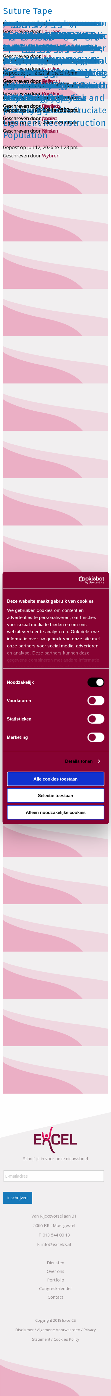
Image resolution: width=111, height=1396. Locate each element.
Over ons (55, 1271)
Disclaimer (24, 1329)
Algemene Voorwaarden (58, 1329)
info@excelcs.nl (56, 1244)
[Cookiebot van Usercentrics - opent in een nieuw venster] (79, 580)
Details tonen (79, 761)
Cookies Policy (66, 1339)
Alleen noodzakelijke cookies (56, 812)
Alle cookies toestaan (55, 778)
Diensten (55, 1263)
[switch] (95, 700)
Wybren (50, 155)
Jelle (46, 131)
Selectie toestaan (55, 795)
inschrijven (17, 1197)
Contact (55, 1297)
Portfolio (55, 1280)
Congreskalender (55, 1288)
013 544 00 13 (56, 1235)
